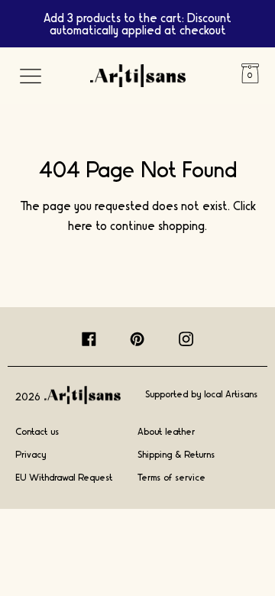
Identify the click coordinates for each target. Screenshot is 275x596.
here (80, 225)
